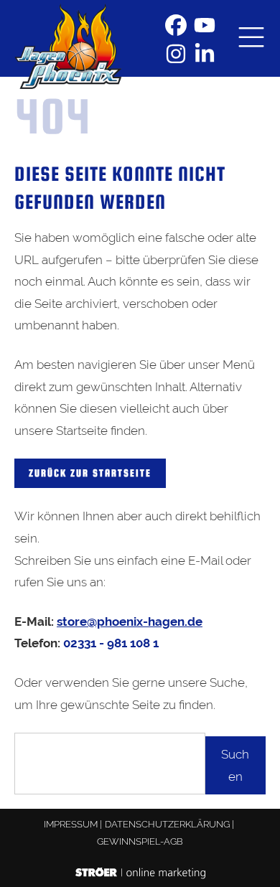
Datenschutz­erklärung (167, 824)
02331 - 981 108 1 (111, 643)
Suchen (235, 765)
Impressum (71, 824)
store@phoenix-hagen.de (129, 621)
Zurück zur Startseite (90, 473)
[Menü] (251, 38)
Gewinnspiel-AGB (140, 841)
